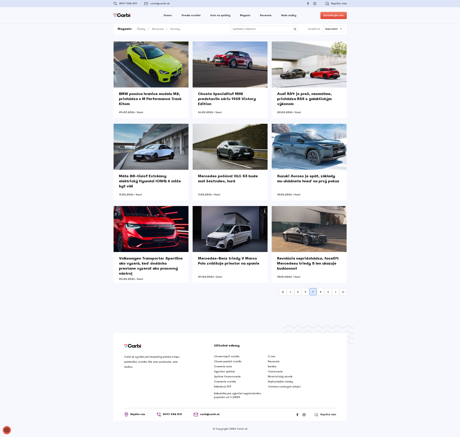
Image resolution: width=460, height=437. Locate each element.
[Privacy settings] (7, 430)
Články (141, 29)
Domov (168, 15)
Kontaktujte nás (334, 15)
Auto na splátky (220, 15)
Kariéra (272, 366)
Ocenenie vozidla (225, 381)
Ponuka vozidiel (191, 15)
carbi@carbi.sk (160, 3)
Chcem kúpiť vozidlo (227, 356)
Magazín (245, 15)
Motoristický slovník (280, 376)
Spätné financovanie (227, 376)
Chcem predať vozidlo (228, 361)
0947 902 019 (128, 3)
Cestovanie (275, 371)
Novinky (175, 29)
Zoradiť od (314, 28)
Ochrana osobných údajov (284, 386)
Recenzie (266, 15)
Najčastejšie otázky (280, 381)
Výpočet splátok (224, 371)
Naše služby (288, 15)
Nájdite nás (137, 414)
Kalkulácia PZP (222, 386)
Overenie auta (223, 366)
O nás (271, 356)
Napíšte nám (339, 3)
